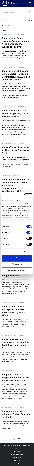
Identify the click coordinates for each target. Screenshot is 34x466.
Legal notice (17, 457)
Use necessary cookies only (17, 270)
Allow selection (17, 264)
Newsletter (17, 451)
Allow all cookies (17, 258)
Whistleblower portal (17, 454)
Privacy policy (17, 460)
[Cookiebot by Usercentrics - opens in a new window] (24, 194)
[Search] (30, 12)
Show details (24, 252)
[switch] (29, 232)
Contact (17, 448)
